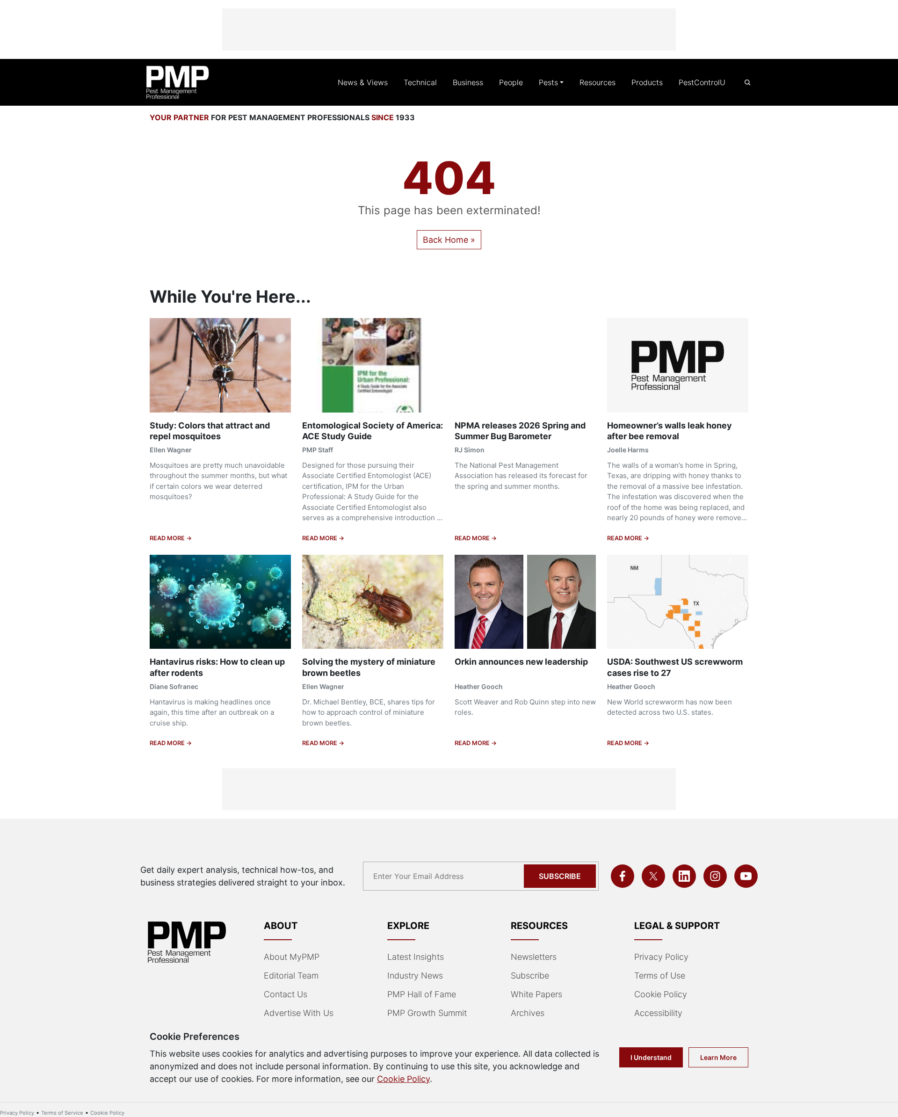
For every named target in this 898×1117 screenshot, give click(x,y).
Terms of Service (62, 1113)
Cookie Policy (660, 994)
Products (647, 82)
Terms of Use (659, 975)
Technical (420, 82)
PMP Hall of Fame (421, 994)
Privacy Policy (661, 957)
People (511, 82)
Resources (597, 82)
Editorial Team (291, 975)
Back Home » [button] (449, 240)
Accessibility (658, 1013)
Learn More (718, 1057)
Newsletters (534, 957)
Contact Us (285, 994)
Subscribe (560, 876)
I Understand (651, 1057)
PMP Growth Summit (427, 1013)
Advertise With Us (298, 1013)
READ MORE (168, 538)
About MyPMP (291, 957)
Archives (527, 1013)
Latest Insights (415, 957)
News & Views (363, 82)
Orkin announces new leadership (521, 662)
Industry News (415, 975)
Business (468, 82)
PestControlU (702, 82)
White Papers (536, 994)
